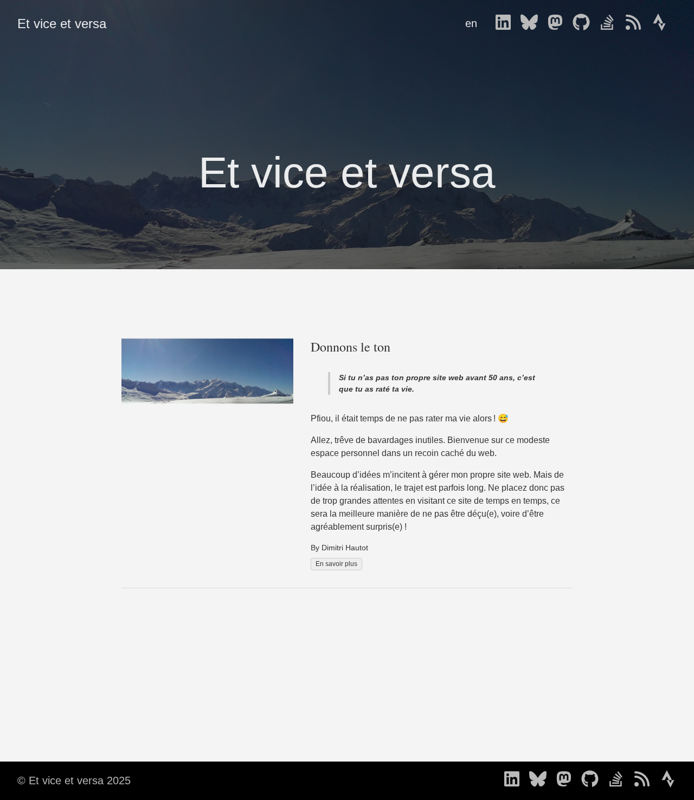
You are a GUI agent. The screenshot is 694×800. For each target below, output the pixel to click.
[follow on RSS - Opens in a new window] (636, 23)
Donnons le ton (350, 346)
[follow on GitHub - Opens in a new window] (584, 23)
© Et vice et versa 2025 (74, 780)
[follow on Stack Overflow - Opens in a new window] (610, 23)
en (471, 23)
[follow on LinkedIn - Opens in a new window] (506, 23)
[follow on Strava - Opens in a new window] (662, 23)
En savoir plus (336, 564)
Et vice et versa (61, 23)
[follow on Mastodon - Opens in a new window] (558, 23)
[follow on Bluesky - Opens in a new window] (532, 23)
